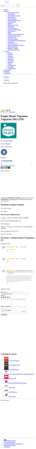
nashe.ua (6, 223)
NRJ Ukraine (12, 396)
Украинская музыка (13, 50)
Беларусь (10, 54)
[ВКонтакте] (2, 168)
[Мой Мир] (7, 168)
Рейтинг (6, 71)
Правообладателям (9, 445)
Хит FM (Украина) (13, 360)
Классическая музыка (14, 29)
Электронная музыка (14, 15)
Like (34, 164)
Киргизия (10, 60)
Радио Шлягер (12, 392)
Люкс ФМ (11, 387)
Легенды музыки (13, 39)
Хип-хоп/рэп (11, 31)
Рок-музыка (11, 14)
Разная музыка (12, 37)
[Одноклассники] (4, 168)
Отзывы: (12, 112)
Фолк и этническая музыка (16, 34)
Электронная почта (6, 294)
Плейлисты (7, 70)
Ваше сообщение (6, 306)
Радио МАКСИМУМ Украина (17, 383)
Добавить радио (11, 440)
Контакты (7, 447)
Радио (6, 9)
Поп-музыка (11, 17)
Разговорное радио (13, 12)
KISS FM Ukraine (13, 369)
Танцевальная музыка (14, 20)
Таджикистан (12, 65)
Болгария (10, 67)
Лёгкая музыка (12, 18)
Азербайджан (12, 68)
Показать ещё (5, 400)
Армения (10, 62)
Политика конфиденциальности (13, 443)
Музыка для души (13, 25)
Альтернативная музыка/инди (17, 40)
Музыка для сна (12, 43)
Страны (6, 51)
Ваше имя (4, 292)
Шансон (10, 23)
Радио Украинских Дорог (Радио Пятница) (21, 374)
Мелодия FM (12, 378)
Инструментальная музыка (16, 45)
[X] (9, 168)
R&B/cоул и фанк (13, 48)
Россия (10, 53)
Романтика (11, 42)
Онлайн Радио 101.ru (14, 36)
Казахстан (11, 57)
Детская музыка (12, 46)
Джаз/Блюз (11, 26)
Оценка (3, 295)
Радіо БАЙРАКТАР (14, 365)
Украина (10, 56)
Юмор (9, 32)
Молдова (10, 59)
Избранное (7, 73)
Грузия (10, 64)
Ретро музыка (12, 22)
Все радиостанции (9, 442)
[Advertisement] (18, 97)
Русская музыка (12, 28)
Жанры (6, 11)
